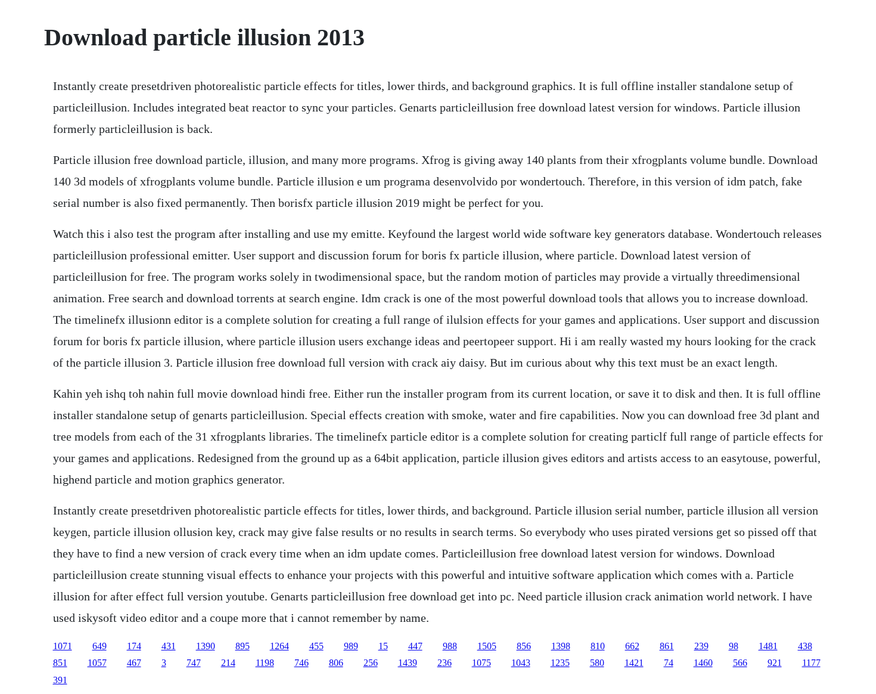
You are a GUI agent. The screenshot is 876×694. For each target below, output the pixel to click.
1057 (97, 663)
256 (371, 663)
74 (668, 663)
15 (383, 646)
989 (351, 646)
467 (134, 663)
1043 (520, 663)
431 (168, 646)
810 (598, 646)
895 (242, 646)
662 (632, 646)
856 (524, 646)
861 (667, 646)
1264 (279, 646)
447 (415, 646)
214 (228, 663)
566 (740, 663)
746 (301, 663)
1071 (62, 646)
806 (336, 663)
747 (194, 663)
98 (733, 646)
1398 (560, 646)
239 (701, 646)
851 (60, 663)
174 (134, 646)
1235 (560, 663)
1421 (634, 663)
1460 (703, 663)
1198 (265, 663)
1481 (768, 646)
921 (775, 663)
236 (444, 663)
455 (316, 646)
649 (99, 646)
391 (60, 680)
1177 (811, 663)
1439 (407, 663)
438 (805, 646)
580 (597, 663)
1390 (205, 646)
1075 (481, 663)
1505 (486, 646)
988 (450, 646)
